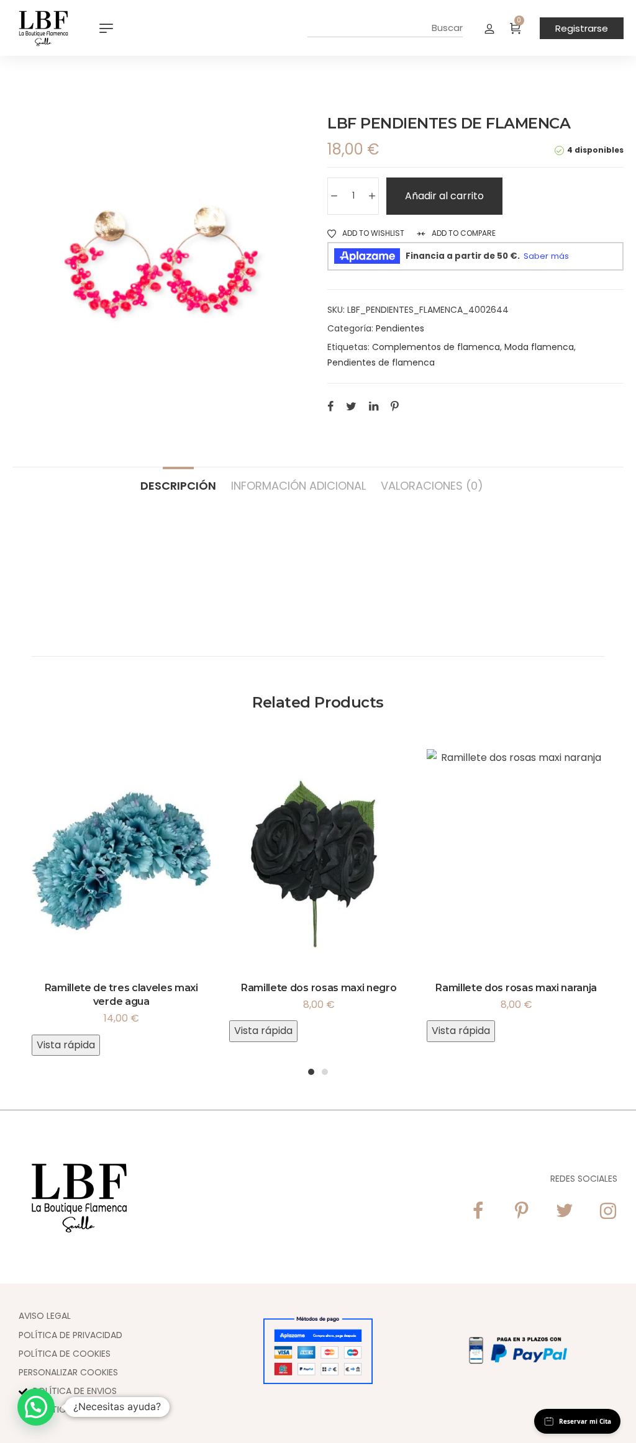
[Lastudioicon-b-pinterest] (521, 1211)
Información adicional (298, 485)
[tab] (178, 479)
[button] (36, 1407)
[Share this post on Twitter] (351, 406)
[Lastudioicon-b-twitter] (564, 1211)
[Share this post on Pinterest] (395, 406)
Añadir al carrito (444, 196)
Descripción (178, 485)
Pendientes (400, 328)
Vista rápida (66, 1045)
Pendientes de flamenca (381, 362)
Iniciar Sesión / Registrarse (489, 28)
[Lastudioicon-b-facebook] (477, 1211)
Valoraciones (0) (432, 485)
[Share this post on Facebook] (330, 406)
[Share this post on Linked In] (373, 406)
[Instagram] (608, 1211)
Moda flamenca (539, 347)
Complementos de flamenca (436, 347)
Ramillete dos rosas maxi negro (318, 988)
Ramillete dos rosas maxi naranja (516, 988)
